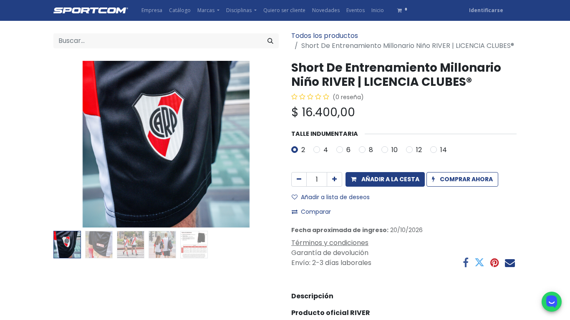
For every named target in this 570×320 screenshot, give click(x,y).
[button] (70, 144)
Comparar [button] (316, 212)
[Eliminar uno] (299, 179)
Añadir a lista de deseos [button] (335, 197)
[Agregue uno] (334, 179)
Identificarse (486, 10)
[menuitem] (152, 10)
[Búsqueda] (270, 40)
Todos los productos (324, 35)
